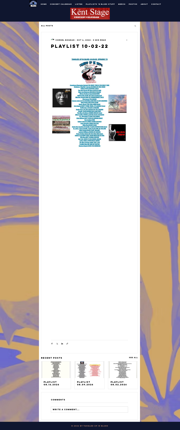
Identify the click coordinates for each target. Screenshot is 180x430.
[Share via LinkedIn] (62, 344)
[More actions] (127, 40)
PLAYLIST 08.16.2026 (51, 383)
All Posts (47, 26)
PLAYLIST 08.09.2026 (85, 383)
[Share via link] (67, 344)
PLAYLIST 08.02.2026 (119, 383)
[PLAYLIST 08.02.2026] (123, 369)
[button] (135, 26)
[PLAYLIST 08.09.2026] (89, 369)
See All (133, 357)
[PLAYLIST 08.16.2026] (56, 369)
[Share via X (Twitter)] (57, 344)
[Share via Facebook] (52, 344)
